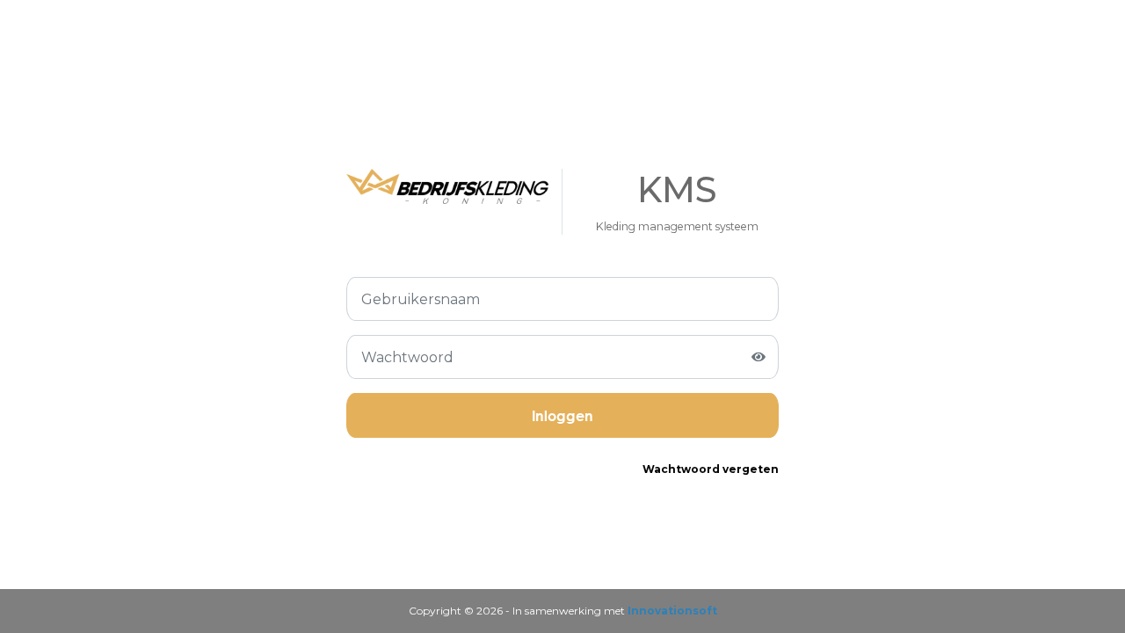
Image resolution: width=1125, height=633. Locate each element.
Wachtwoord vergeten (710, 469)
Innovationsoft (672, 610)
